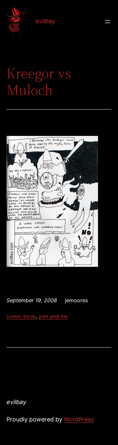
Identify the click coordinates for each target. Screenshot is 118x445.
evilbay (45, 21)
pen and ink (53, 316)
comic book (21, 316)
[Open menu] (107, 22)
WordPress (79, 419)
